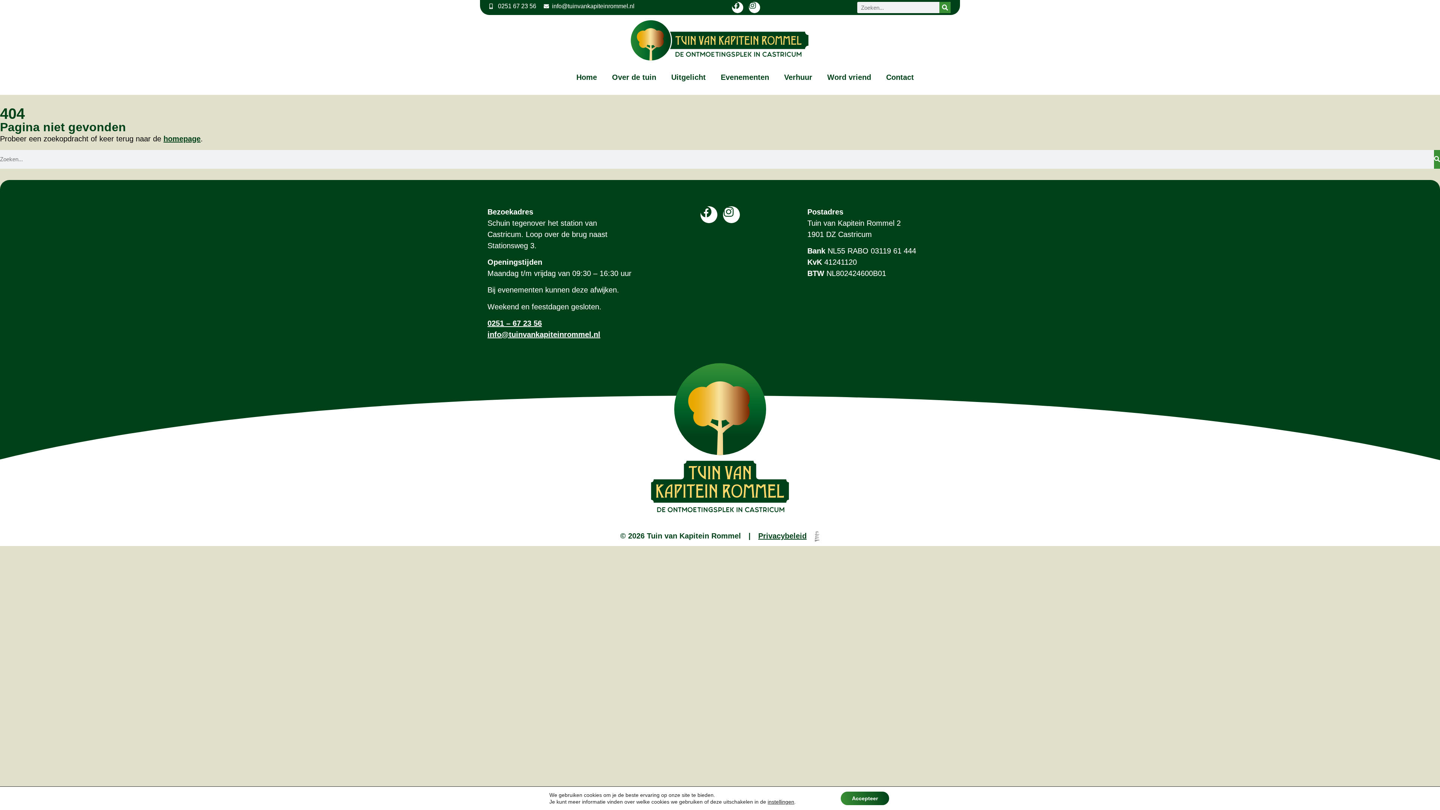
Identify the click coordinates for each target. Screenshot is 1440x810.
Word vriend (849, 77)
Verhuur (798, 77)
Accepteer (865, 798)
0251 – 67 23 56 (515, 323)
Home (586, 77)
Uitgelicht (688, 77)
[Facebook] (737, 7)
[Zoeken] (945, 7)
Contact (900, 77)
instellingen (781, 802)
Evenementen (745, 77)
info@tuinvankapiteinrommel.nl (544, 334)
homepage (182, 139)
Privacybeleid (782, 536)
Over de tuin (634, 77)
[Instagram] (754, 7)
